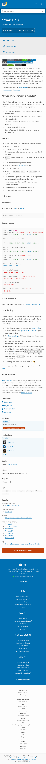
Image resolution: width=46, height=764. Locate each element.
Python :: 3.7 (9, 531)
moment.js (7, 90)
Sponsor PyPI (23, 648)
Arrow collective (26, 393)
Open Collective (7, 380)
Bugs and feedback (23, 640)
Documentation (9, 409)
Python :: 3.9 (9, 535)
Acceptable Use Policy (22, 673)
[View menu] (36, 4)
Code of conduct (22, 668)
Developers (8, 512)
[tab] (23, 40)
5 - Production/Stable (12, 505)
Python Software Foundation (26, 758)
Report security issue (23, 665)
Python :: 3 (8, 524)
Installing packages (22, 596)
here (3, 368)
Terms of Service (22, 662)
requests (17, 90)
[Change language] (41, 4)
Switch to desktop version (23, 679)
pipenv (21, 208)
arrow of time (23, 87)
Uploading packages (22, 599)
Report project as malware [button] (23, 550)
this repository (13, 336)
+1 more (5, 454)
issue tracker (36, 328)
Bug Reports (8, 405)
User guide (22, 602)
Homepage (8, 402)
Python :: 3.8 (9, 533)
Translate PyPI (22, 646)
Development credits (22, 651)
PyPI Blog (22, 618)
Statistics (23, 624)
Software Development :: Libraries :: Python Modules (22, 544)
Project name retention (22, 605)
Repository (8, 412)
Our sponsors (23, 629)
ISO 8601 (22, 165)
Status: (23, 577)
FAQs (23, 607)
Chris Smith (11, 464)
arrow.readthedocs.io (33, 304)
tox (14, 351)
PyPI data (5, 421)
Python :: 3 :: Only (11, 526)
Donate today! (23, 582)
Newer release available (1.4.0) (14, 428)
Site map (33, 760)
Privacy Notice (22, 670)
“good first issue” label (28, 330)
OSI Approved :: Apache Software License (18, 518)
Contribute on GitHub (22, 643)
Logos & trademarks (23, 626)
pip (16, 208)
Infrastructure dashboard (22, 621)
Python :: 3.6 (9, 528)
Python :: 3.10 (9, 538)
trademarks (11, 758)
